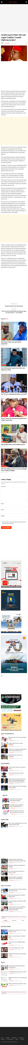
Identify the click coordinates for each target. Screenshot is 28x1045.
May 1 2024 (14, 43)
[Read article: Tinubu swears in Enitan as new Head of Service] (4, 768)
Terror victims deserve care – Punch (16, 947)
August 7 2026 (17, 789)
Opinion (16, 1039)
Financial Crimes (10, 1039)
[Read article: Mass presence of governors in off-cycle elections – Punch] (4, 931)
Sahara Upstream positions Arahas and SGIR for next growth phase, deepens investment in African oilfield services (16, 780)
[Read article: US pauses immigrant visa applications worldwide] (4, 867)
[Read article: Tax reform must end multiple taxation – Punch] (4, 943)
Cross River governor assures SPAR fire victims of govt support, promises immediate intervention (17, 908)
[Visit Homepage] (14, 2)
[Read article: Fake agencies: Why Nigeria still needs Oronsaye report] (4, 967)
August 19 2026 (17, 774)
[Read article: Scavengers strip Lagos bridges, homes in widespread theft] (5, 806)
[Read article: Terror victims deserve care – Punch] (4, 949)
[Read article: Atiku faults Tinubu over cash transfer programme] (14, 331)
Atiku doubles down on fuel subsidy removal (13, 444)
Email (2, 509)
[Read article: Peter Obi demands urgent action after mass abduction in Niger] (14, 357)
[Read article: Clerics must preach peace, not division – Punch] (4, 937)
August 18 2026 (17, 758)
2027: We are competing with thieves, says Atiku (14, 394)
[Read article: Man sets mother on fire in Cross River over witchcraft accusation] (5, 812)
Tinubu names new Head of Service (16, 773)
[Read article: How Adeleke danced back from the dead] (4, 973)
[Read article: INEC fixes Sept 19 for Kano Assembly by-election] (4, 739)
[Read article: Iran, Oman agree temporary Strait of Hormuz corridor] (4, 873)
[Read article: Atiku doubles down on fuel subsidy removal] (14, 433)
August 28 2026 (4, 345)
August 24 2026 (4, 472)
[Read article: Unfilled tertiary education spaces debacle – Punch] (4, 955)
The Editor (7, 43)
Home (2, 1037)
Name (3, 503)
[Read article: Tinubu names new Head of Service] (4, 774)
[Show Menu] (1, 2)
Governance (21, 1037)
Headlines (8, 1037)
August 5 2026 (17, 985)
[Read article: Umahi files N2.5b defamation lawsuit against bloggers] (5, 800)
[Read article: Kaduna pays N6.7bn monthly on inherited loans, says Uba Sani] (4, 891)
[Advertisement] (14, 18)
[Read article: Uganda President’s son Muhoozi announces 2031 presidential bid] (4, 878)
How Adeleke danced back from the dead (17, 971)
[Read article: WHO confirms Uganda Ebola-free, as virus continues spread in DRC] (4, 825)
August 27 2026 (4, 422)
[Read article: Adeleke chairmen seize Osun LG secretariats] (4, 756)
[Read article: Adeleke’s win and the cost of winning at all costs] (4, 979)
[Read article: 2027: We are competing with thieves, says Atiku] (14, 383)
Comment (3, 486)
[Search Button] (26, 2)
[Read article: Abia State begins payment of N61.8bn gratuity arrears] (4, 896)
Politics (4, 339)
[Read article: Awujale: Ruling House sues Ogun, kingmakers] (4, 745)
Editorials (22, 1039)
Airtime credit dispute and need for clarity (17, 983)
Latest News (14, 1037)
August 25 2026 (17, 746)
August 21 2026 (17, 949)
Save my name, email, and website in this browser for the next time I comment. (14, 522)
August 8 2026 (17, 783)
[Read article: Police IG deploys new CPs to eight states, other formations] (4, 788)
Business (3, 1039)
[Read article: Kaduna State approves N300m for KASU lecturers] (4, 902)
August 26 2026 (4, 446)
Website (3, 515)
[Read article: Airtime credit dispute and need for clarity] (4, 985)
